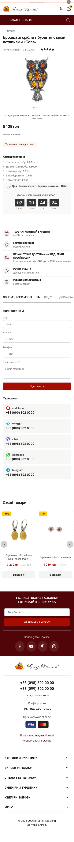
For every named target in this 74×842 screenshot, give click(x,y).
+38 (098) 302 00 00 (37, 682)
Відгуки (49, 297)
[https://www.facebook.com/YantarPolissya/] (19, 646)
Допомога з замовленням (21, 297)
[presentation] (4, 544)
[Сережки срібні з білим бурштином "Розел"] (19, 530)
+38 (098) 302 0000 (20, 428)
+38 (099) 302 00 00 (37, 688)
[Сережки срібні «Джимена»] (55, 530)
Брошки (11, 30)
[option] (21, 298)
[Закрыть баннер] (69, 2)
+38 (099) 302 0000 (20, 412)
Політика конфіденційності (37, 735)
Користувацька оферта (37, 740)
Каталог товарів (20, 20)
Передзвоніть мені (37, 695)
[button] (33, 108)
